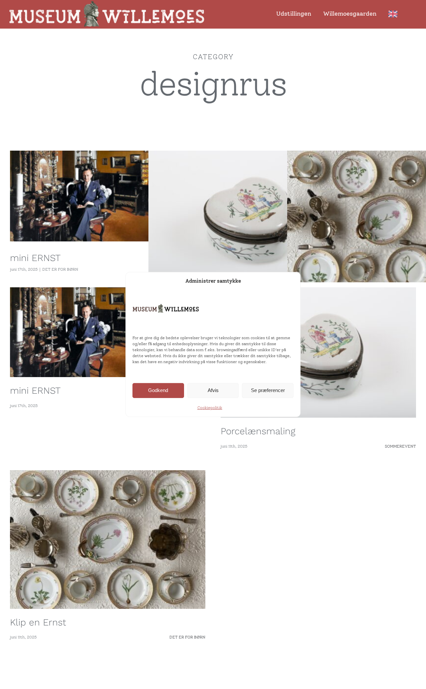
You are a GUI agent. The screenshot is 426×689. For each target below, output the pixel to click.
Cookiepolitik (209, 407)
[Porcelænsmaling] (247, 217)
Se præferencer (268, 390)
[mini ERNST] (109, 196)
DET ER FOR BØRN (60, 269)
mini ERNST (35, 257)
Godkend (158, 390)
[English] (394, 14)
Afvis (213, 390)
